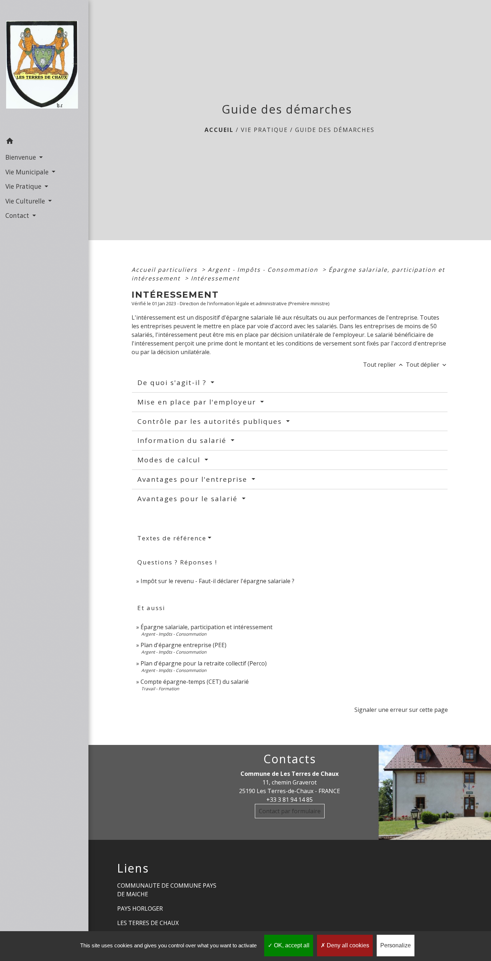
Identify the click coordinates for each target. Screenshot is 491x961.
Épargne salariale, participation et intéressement (206, 627)
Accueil (219, 130)
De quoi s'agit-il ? (173, 382)
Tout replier (383, 365)
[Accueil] (44, 67)
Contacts (289, 759)
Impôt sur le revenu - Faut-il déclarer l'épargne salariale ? (217, 581)
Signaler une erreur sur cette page (401, 710)
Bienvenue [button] (21, 157)
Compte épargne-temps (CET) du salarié (195, 682)
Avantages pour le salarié (188, 498)
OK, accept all (290, 945)
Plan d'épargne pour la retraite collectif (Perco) (204, 663)
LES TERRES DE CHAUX (148, 923)
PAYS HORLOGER (140, 908)
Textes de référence (171, 538)
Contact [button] (18, 215)
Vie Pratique (264, 130)
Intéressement (215, 278)
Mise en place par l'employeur (197, 402)
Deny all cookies (347, 945)
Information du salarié (183, 440)
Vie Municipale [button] (27, 172)
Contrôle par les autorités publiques (210, 421)
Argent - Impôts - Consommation (264, 270)
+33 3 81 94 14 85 (289, 800)
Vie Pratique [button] (24, 186)
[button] (44, 142)
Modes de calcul (170, 460)
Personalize (395, 945)
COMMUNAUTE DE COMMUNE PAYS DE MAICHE (166, 890)
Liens (133, 868)
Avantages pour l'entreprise (193, 479)
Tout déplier (427, 365)
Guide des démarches (335, 130)
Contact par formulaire (290, 811)
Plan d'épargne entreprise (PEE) (183, 645)
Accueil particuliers (165, 270)
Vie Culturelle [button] (26, 201)
